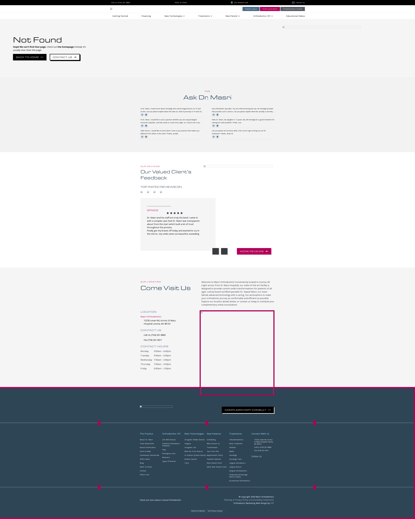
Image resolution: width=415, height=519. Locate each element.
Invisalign (233, 455)
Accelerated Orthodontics (239, 481)
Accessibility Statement (262, 499)
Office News (145, 459)
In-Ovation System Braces (195, 455)
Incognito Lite (190, 447)
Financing (146, 16)
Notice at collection (198, 511)
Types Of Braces (169, 461)
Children (232, 447)
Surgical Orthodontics (238, 471)
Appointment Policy (215, 455)
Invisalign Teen (235, 459)
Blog (142, 463)
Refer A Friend (146, 467)
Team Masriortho (147, 444)
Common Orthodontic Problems (171, 445)
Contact (143, 471)
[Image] (111, 8)
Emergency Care (169, 453)
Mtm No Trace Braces (193, 451)
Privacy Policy (241, 499)
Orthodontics (262, 16)
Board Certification (148, 447)
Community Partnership (149, 455)
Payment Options (214, 459)
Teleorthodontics (236, 440)
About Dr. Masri (146, 440)
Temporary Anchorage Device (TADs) (238, 476)
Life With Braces (169, 440)
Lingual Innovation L (237, 463)
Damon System (190, 459)
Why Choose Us (213, 444)
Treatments (204, 16)
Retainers (166, 457)
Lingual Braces (235, 467)
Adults (231, 451)
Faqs (164, 450)
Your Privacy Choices (215, 511)
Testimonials (212, 447)
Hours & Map (145, 451)
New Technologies (173, 16)
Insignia (187, 444)
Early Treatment (236, 444)
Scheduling (211, 440)
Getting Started (120, 16)
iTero (186, 463)
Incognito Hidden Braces (194, 440)
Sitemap (228, 499)
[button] (215, 251)
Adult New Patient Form (217, 467)
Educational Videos (295, 16)
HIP (272, 503)
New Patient (232, 16)
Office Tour (144, 475)
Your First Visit (213, 451)
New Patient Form (214, 463)
